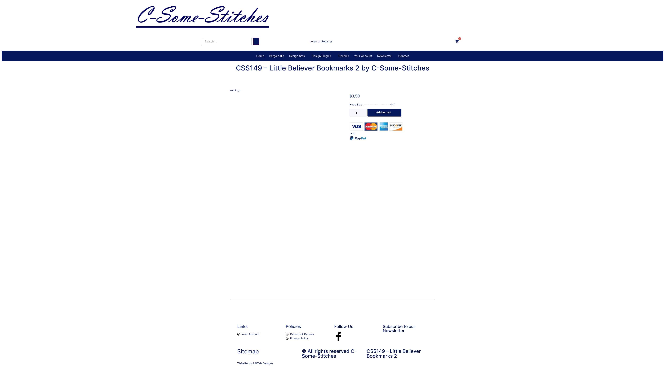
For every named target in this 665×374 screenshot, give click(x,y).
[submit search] (256, 41)
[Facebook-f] (338, 336)
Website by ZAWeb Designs (255, 363)
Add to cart (383, 112)
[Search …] (226, 41)
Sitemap (248, 351)
